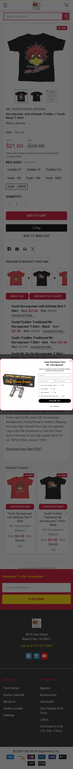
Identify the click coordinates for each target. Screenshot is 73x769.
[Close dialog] (71, 361)
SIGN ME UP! (54, 401)
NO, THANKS (54, 406)
